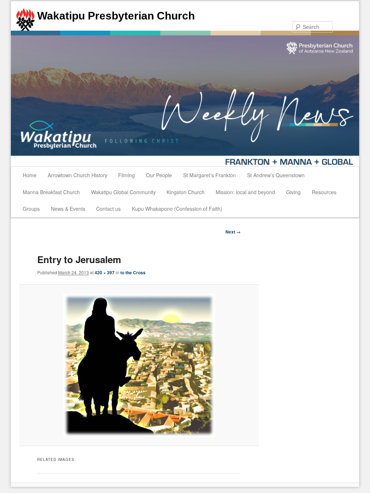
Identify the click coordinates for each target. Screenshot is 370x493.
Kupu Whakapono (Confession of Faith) (177, 208)
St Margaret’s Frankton (209, 175)
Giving (293, 192)
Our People (159, 175)
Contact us (108, 208)
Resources (324, 192)
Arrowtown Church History (77, 175)
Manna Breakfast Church (51, 192)
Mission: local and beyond (245, 192)
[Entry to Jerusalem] (139, 365)
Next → (233, 231)
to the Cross (133, 272)
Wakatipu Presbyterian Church (116, 16)
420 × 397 (105, 272)
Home (29, 175)
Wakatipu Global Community (123, 192)
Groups (31, 208)
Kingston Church (186, 192)
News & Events (68, 208)
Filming (126, 175)
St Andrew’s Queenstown (276, 175)
